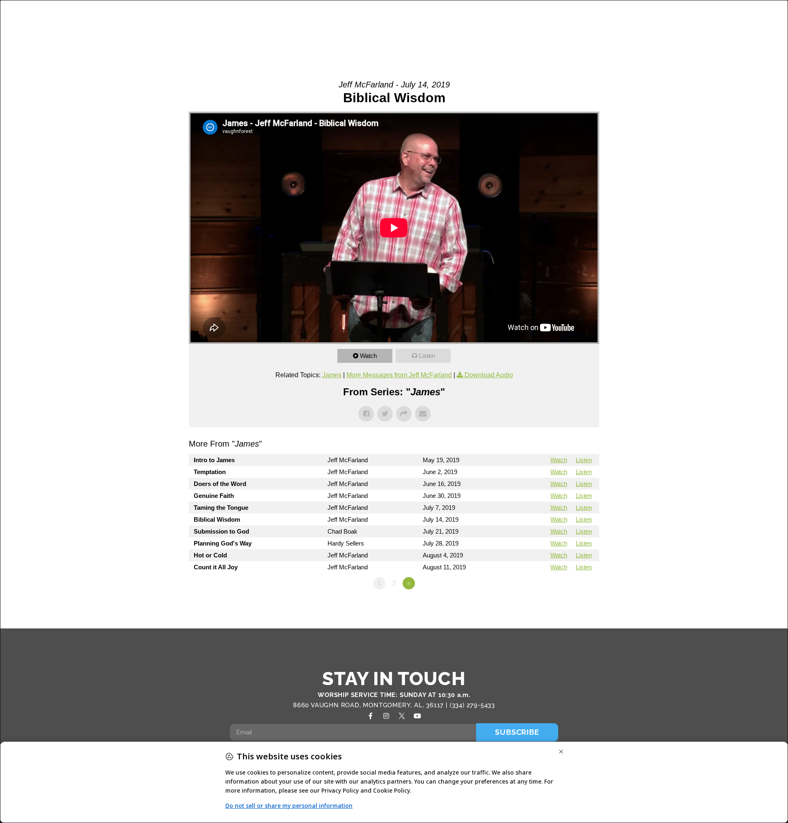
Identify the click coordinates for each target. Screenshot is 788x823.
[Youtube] (417, 716)
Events (594, 28)
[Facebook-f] (370, 716)
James (331, 374)
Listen (427, 355)
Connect (542, 28)
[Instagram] (386, 716)
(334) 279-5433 (472, 705)
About (349, 28)
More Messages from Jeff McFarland (399, 374)
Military (498, 28)
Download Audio (489, 374)
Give (709, 28)
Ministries (443, 28)
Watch (368, 355)
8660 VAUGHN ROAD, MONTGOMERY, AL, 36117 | (371, 705)
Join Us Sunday (650, 28)
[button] (747, 29)
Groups (397, 28)
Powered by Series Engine (568, 606)
